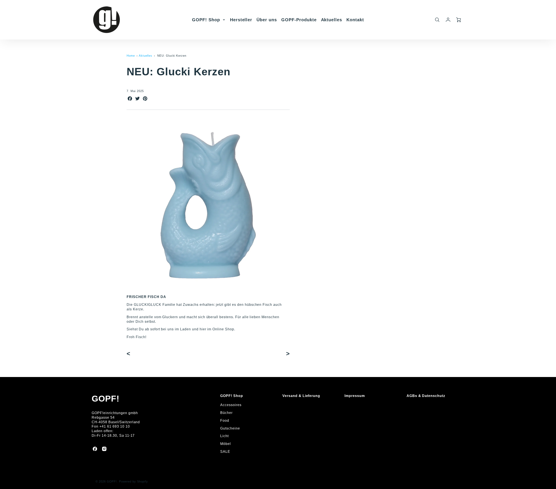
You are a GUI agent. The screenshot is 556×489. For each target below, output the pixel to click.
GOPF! (105, 398)
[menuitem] (209, 20)
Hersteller (241, 19)
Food (224, 420)
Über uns (266, 19)
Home (131, 55)
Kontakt (355, 19)
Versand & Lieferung (301, 396)
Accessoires (231, 405)
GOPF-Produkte (298, 19)
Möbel (225, 444)
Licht (224, 436)
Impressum (354, 396)
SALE (225, 451)
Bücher (226, 413)
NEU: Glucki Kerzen (171, 55)
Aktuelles (331, 19)
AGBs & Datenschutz (426, 396)
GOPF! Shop (206, 19)
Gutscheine (230, 428)
